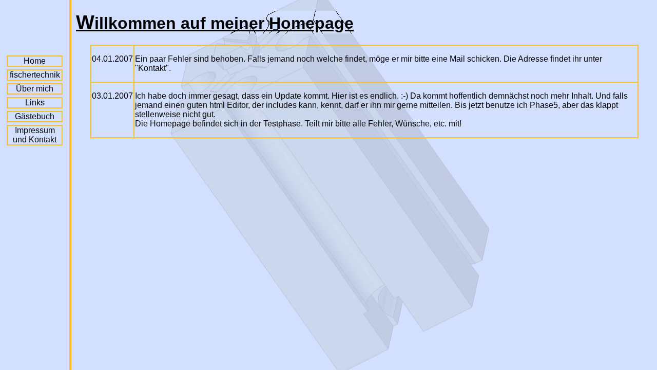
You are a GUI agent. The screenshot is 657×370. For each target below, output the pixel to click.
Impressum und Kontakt (34, 135)
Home (35, 61)
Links (35, 102)
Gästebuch (34, 116)
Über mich (34, 88)
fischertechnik (35, 74)
